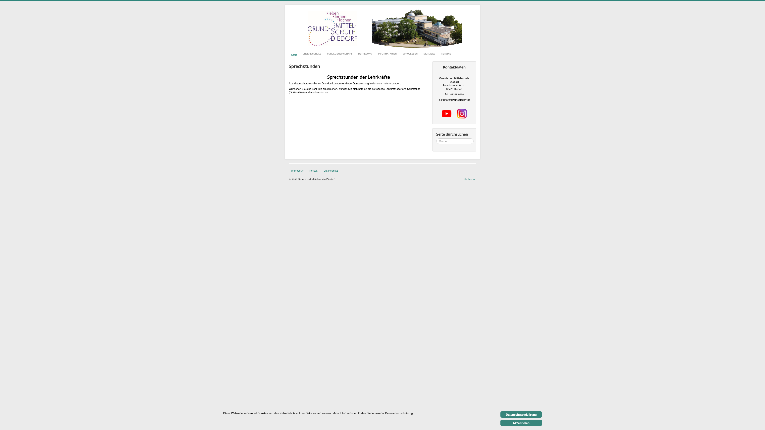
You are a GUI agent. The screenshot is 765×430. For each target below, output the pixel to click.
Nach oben (470, 179)
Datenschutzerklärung (521, 414)
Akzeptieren (521, 423)
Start (294, 55)
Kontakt (313, 170)
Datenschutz (331, 170)
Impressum (297, 170)
